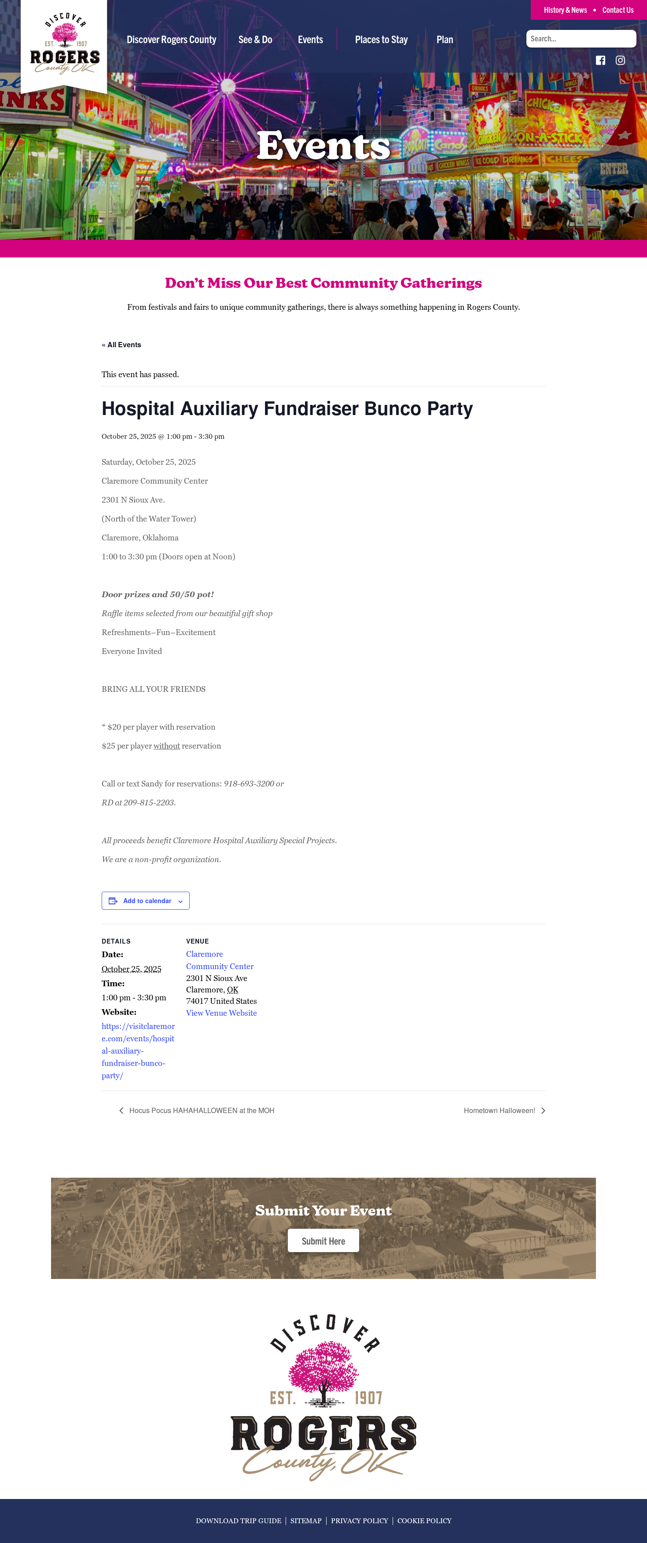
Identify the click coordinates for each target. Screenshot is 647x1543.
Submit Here (323, 1240)
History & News (565, 9)
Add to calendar (147, 900)
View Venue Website (221, 1013)
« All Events (121, 344)
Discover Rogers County (171, 39)
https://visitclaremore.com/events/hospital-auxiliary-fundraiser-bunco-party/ (138, 1050)
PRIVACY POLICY (359, 1520)
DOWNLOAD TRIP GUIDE (238, 1520)
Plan (445, 38)
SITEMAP (306, 1520)
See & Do (255, 38)
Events (310, 39)
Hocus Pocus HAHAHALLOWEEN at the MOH (201, 1110)
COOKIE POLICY (424, 1520)
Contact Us (618, 9)
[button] (255, 39)
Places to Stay (381, 38)
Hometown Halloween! (500, 1110)
